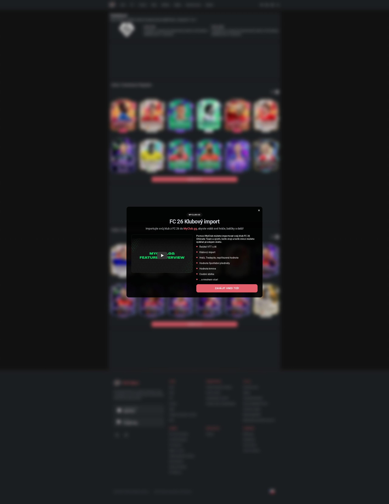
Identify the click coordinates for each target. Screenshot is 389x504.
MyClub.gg (190, 228)
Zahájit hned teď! (227, 288)
